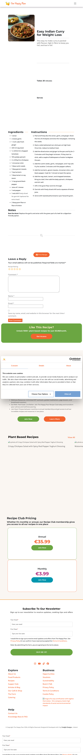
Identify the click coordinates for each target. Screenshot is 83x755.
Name (11, 296)
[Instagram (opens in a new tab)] (35, 663)
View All (71, 437)
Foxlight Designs (67, 727)
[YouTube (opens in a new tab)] (39, 663)
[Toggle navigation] (75, 3)
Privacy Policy (15, 641)
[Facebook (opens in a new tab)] (47, 663)
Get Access (41, 336)
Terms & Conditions (60, 641)
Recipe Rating (13, 267)
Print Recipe (42, 255)
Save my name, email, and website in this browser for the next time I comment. (36, 314)
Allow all (67, 394)
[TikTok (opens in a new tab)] (43, 663)
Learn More (55, 419)
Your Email (14, 620)
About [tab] (68, 366)
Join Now (28, 419)
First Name (14, 629)
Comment (13, 274)
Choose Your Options (40, 394)
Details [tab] (41, 366)
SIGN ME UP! (41, 652)
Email (11, 303)
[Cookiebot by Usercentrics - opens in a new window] (71, 359)
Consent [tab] (14, 366)
